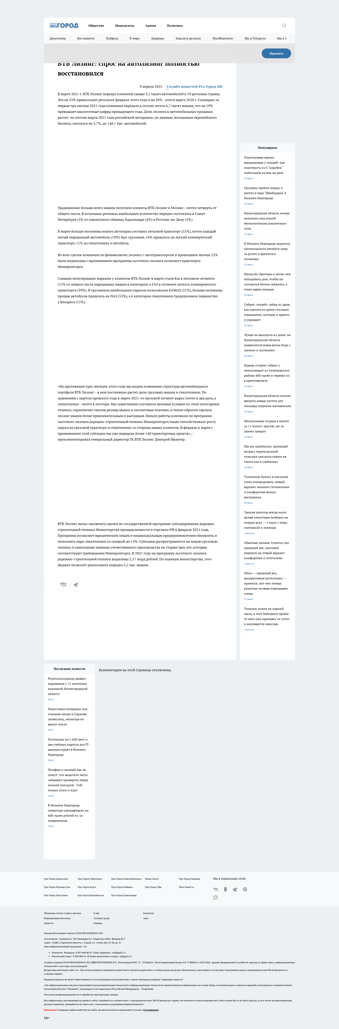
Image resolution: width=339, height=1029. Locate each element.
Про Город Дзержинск (56, 878)
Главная (98, 923)
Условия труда (101, 918)
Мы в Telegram (255, 38)
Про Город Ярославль (56, 895)
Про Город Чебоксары (90, 878)
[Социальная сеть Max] (216, 897)
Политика (175, 25)
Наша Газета (152, 878)
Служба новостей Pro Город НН (194, 86)
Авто (146, 918)
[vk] (63, 584)
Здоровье (157, 38)
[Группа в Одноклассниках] (225, 889)
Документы (58, 38)
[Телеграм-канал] (235, 889)
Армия (150, 25)
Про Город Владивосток (91, 895)
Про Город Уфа (153, 887)
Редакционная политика (57, 918)
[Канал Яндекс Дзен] (245, 889)
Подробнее (147, 988)
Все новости (85, 38)
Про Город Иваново (189, 878)
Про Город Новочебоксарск (126, 878)
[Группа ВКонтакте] (216, 889)
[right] (290, 38)
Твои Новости (186, 887)
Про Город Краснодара (124, 895)
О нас (97, 913)
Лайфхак (112, 38)
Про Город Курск (87, 887)
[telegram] (77, 584)
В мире (135, 38)
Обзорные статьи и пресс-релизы (62, 913)
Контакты (148, 913)
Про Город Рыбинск (122, 887)
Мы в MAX (284, 38)
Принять (276, 53)
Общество (96, 25)
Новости (48, 923)
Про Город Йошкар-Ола (57, 887)
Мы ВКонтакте (222, 38)
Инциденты (124, 25)
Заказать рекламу (188, 38)
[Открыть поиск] (284, 25)
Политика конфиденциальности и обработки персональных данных (81, 994)
